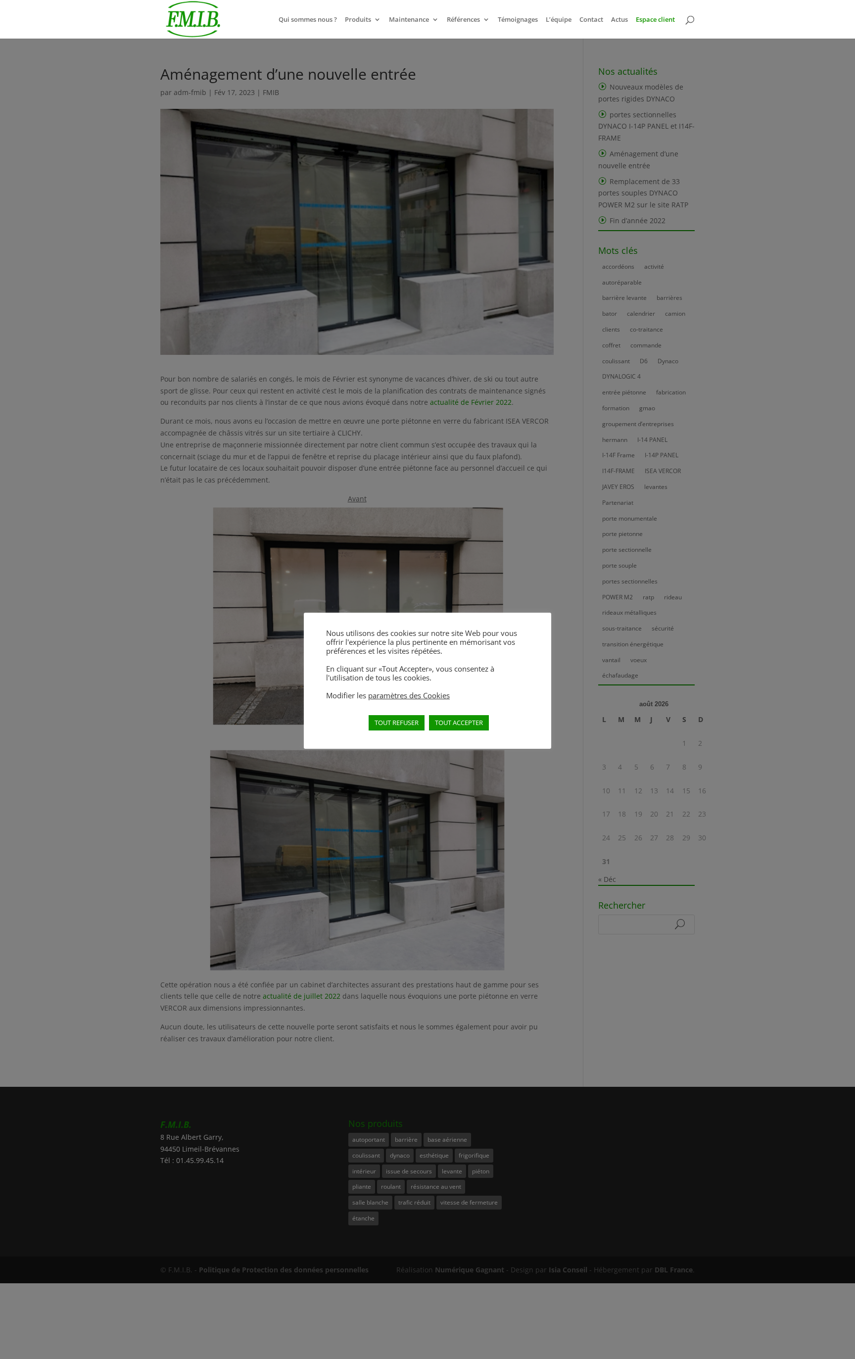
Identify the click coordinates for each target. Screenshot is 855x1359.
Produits (358, 20)
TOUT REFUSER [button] (397, 722)
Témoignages (518, 20)
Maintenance (409, 20)
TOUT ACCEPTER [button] (459, 722)
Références (463, 20)
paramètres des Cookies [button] (409, 695)
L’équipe (558, 20)
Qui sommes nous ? (308, 20)
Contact (591, 20)
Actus (619, 20)
